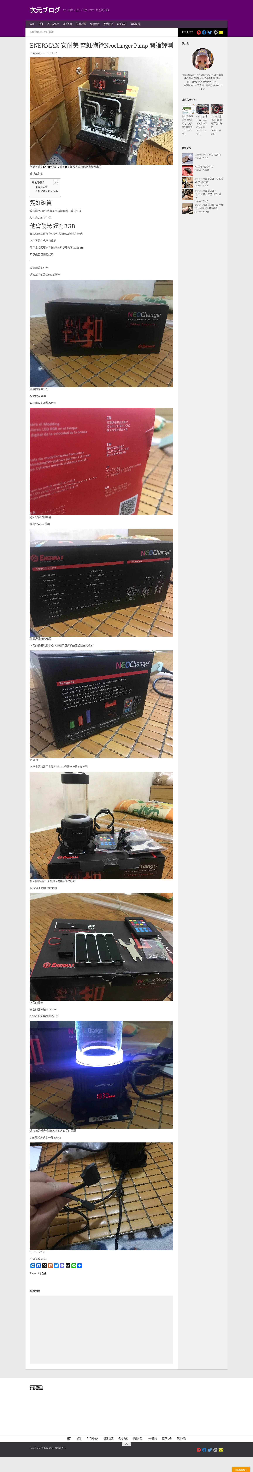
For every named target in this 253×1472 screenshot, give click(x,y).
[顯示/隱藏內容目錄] (54, 182)
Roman (37, 53)
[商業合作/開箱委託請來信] (221, 32)
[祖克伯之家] (204, 32)
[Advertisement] (176, 1405)
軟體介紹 (94, 24)
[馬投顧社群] (210, 32)
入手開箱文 (53, 24)
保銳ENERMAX (38, 32)
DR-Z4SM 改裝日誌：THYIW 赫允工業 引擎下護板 (208, 194)
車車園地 (108, 24)
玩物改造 (81, 24)
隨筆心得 (121, 24)
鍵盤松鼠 (67, 24)
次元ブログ (45, 10)
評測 (41, 24)
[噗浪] (198, 32)
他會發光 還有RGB (48, 191)
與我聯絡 (135, 24)
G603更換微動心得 (204, 167)
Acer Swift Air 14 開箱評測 (208, 155)
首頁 (32, 24)
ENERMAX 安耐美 (54, 166)
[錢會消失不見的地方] (215, 32)
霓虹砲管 (42, 187)
